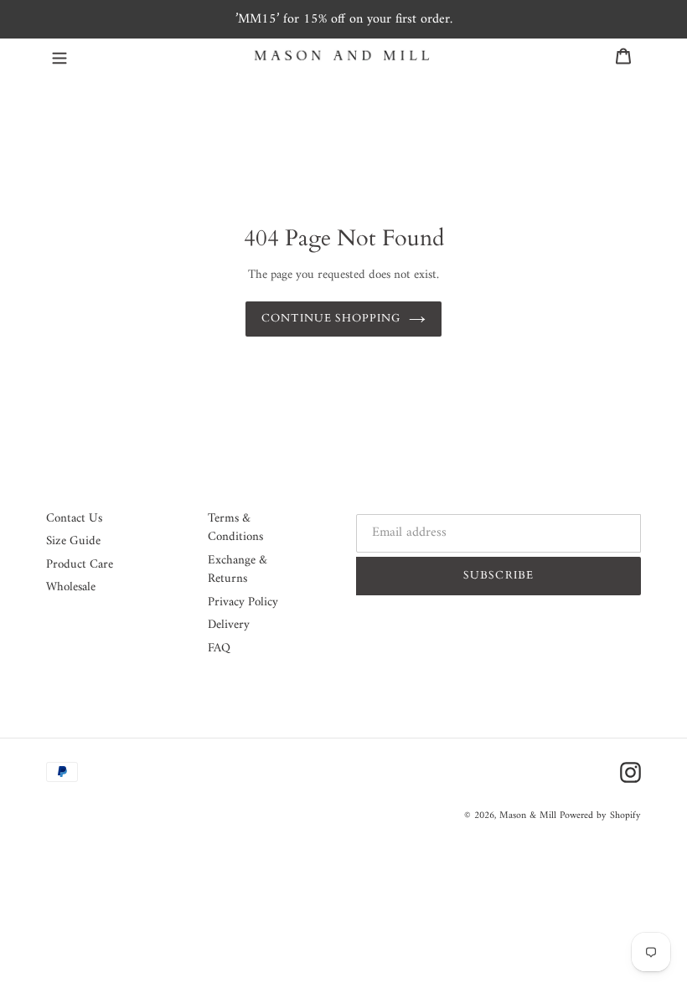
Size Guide (73, 541)
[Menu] (59, 56)
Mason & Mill (527, 816)
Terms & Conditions (235, 528)
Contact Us (74, 518)
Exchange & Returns (237, 570)
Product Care (79, 564)
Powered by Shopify (600, 816)
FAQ (219, 648)
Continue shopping (331, 318)
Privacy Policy (243, 602)
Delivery (229, 625)
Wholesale (71, 587)
